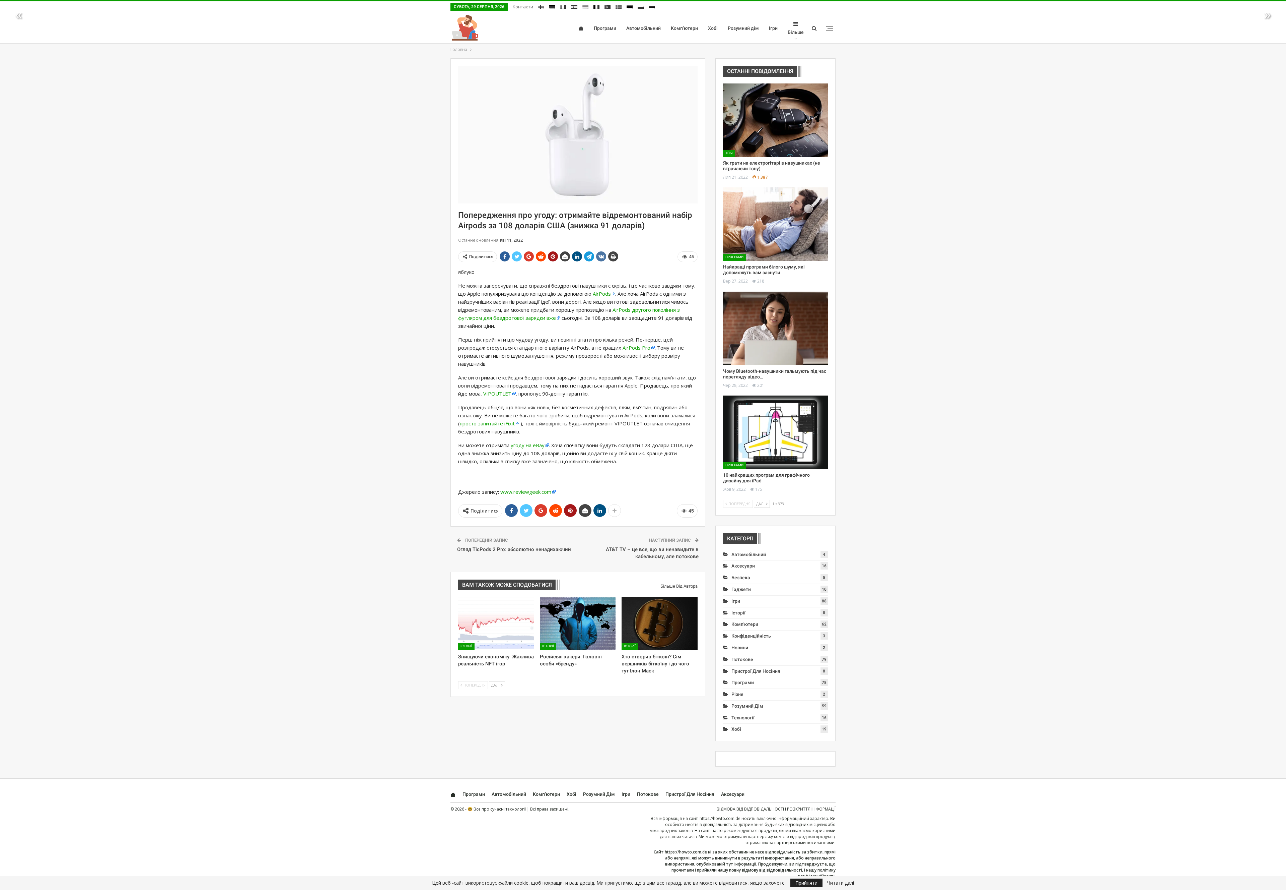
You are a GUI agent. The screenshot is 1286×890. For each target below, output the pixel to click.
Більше (796, 32)
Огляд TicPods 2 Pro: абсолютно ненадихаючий (514, 549)
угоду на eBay (528, 445)
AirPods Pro (636, 347)
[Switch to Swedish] (619, 6)
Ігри (773, 28)
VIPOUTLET (497, 393)
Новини (739, 647)
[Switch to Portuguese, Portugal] (607, 6)
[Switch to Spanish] (574, 6)
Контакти (523, 7)
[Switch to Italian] (563, 6)
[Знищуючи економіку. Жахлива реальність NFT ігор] (496, 623)
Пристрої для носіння (755, 671)
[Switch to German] (552, 6)
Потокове (742, 659)
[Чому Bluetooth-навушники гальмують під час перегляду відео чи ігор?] (775, 328)
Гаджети (741, 589)
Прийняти (806, 883)
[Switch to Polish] (641, 6)
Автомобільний (643, 28)
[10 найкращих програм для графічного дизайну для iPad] (775, 432)
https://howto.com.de (720, 818)
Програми (605, 28)
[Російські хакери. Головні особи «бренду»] (578, 623)
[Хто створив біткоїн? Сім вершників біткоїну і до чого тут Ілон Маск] (659, 623)
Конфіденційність (751, 636)
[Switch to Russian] (652, 6)
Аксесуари (743, 566)
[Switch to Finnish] (541, 6)
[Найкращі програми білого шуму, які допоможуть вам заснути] (775, 224)
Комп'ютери (744, 624)
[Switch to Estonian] (630, 6)
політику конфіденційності (817, 873)
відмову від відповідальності (772, 870)
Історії (466, 646)
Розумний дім (743, 28)
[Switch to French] (596, 6)
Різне (737, 694)
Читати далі (840, 883)
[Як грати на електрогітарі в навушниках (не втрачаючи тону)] (775, 120)
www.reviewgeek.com (525, 491)
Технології (743, 717)
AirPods (602, 293)
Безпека (740, 577)
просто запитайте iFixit (487, 423)
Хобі (713, 28)
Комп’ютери (684, 28)
